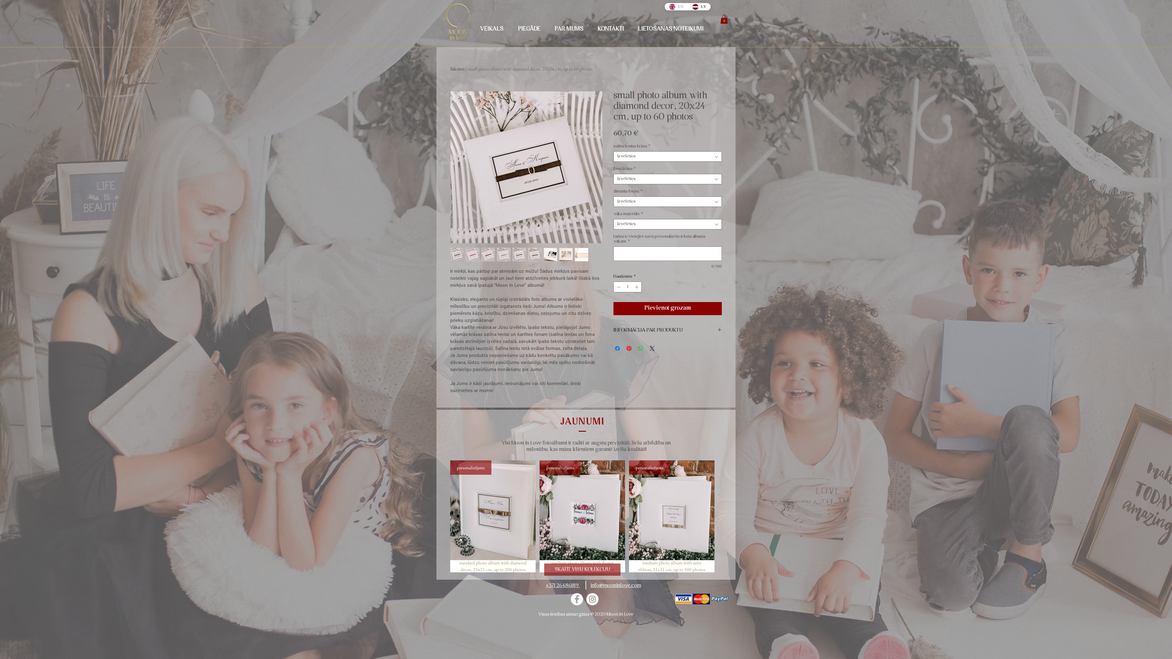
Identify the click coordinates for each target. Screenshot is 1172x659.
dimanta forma (627, 191)
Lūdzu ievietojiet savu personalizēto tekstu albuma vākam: (659, 239)
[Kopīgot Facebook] (617, 348)
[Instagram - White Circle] (592, 599)
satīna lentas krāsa (631, 146)
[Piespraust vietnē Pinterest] (629, 348)
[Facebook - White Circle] (577, 599)
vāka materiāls (628, 214)
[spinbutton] (628, 287)
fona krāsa (624, 169)
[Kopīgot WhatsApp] (640, 348)
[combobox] (667, 156)
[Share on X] (652, 348)
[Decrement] (618, 287)
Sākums (457, 69)
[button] (724, 19)
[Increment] (637, 287)
